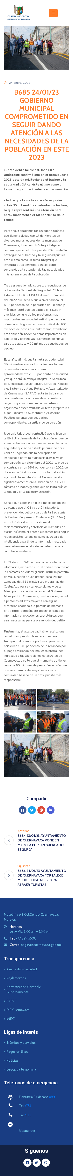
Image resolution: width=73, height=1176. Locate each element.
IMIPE (10, 1019)
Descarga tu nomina (21, 1069)
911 (28, 1115)
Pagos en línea (17, 1051)
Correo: (36, 945)
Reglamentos (16, 978)
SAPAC (11, 1001)
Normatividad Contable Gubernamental (23, 989)
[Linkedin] (51, 810)
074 (28, 1106)
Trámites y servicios (21, 1043)
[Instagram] (46, 1163)
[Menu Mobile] (53, 13)
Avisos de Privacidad (21, 969)
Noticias (12, 1060)
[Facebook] (22, 810)
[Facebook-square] (27, 1163)
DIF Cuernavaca (18, 1010)
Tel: (23, 938)
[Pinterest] (41, 810)
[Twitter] (32, 810)
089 (52, 1097)
